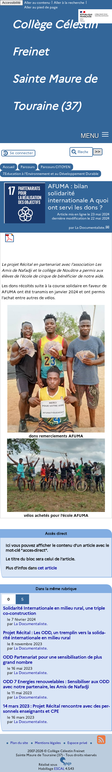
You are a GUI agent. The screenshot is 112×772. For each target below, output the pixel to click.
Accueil (8, 167)
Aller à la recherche (69, 3)
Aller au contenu (37, 3)
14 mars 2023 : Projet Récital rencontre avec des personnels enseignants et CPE (56, 708)
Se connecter (21, 153)
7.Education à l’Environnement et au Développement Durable (50, 174)
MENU (90, 135)
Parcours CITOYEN (55, 167)
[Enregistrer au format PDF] (9, 241)
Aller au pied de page (41, 7)
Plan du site (19, 743)
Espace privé (77, 743)
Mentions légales (48, 743)
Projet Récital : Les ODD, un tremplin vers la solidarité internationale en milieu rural (54, 635)
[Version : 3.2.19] (66, 764)
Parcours (28, 167)
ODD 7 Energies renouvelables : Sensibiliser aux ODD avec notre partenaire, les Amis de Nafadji (56, 684)
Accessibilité (11, 3)
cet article (47, 568)
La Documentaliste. (90, 228)
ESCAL (59, 769)
